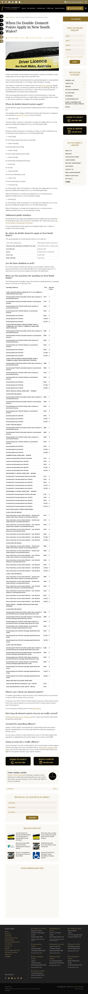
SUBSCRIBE (32, 818)
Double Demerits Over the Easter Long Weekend (48, 844)
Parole (67, 107)
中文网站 (67, 182)
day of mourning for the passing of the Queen (32, 222)
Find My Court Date (71, 175)
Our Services (31, 8)
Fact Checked (49, 37)
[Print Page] (1, 41)
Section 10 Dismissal (72, 89)
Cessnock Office (38, 971)
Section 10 (68, 178)
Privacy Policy (8, 986)
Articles (12, 17)
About (24, 8)
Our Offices (69, 166)
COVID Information (71, 99)
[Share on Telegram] (1, 33)
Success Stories (60, 8)
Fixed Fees (68, 154)
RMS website (37, 708)
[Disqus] (32, 893)
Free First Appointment (73, 163)
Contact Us (69, 169)
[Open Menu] (86, 8)
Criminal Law (41, 8)
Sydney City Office (39, 929)
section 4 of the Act (22, 115)
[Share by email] (1, 37)
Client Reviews (70, 160)
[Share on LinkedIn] (1, 24)
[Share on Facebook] (1, 16)
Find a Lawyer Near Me (72, 172)
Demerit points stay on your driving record (19, 717)
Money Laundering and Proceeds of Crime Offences (74, 103)
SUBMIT (74, 62)
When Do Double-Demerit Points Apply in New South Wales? (28, 27)
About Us (68, 150)
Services (68, 86)
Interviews (69, 96)
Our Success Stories (72, 157)
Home (7, 17)
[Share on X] (1, 20)
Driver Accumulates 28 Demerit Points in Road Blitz (23, 854)
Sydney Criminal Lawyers (16, 38)
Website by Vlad (79, 989)
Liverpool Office (75, 929)
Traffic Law (49, 8)
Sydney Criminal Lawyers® (16, 775)
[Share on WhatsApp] (1, 29)
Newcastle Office (57, 944)
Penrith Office (74, 944)
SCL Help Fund (69, 93)
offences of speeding (45, 85)
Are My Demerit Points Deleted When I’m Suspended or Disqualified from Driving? (23, 836)
